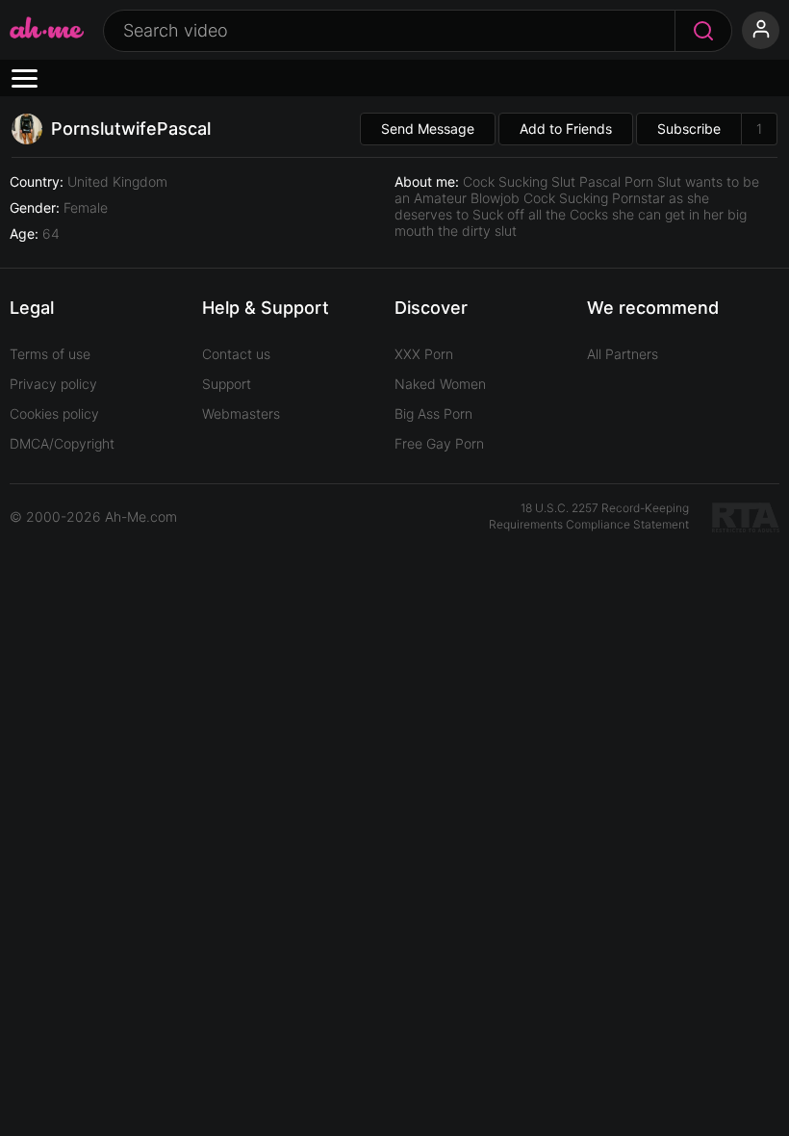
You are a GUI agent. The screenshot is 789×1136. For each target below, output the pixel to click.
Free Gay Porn (439, 443)
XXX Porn (423, 354)
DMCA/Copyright (62, 443)
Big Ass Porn (433, 413)
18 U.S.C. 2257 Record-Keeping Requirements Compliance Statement (589, 516)
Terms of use (50, 354)
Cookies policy (54, 413)
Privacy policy (53, 383)
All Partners (622, 354)
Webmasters (241, 413)
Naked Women (440, 383)
